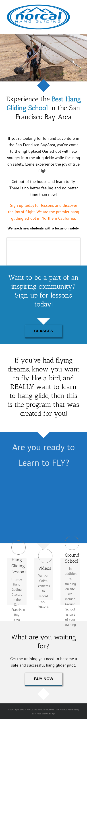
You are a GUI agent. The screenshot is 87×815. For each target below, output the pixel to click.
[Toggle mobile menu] (78, 7)
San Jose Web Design (43, 713)
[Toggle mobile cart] (78, 12)
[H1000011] (43, 239)
